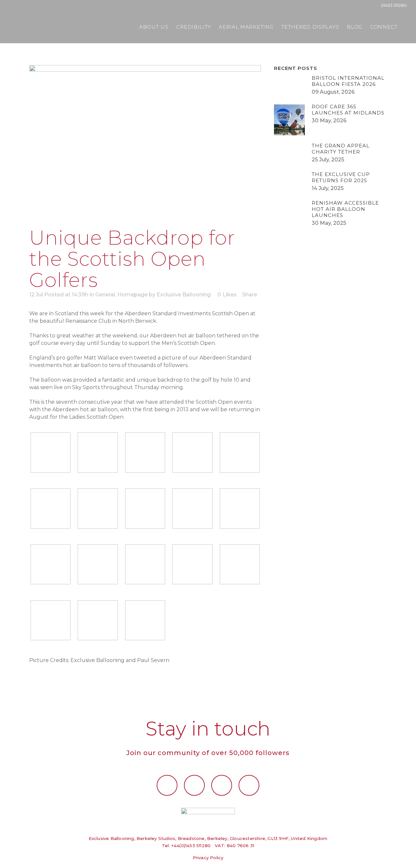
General (105, 294)
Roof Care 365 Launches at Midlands (348, 109)
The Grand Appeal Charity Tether (341, 148)
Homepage (132, 294)
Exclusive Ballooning (184, 294)
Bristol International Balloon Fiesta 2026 (348, 81)
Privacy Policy (208, 857)
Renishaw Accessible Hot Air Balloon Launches (345, 209)
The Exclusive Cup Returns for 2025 (341, 177)
